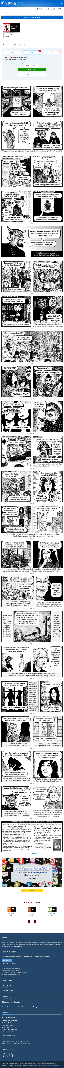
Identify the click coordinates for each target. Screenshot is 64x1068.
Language (6, 34)
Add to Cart (32, 69)
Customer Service (9, 1017)
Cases (51, 52)
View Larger (33, 853)
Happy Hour (11, 913)
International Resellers (53, 1065)
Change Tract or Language (32, 17)
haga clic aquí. (33, 1007)
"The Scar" (5, 996)
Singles (12, 52)
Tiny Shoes (52, 913)
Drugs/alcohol (14, 12)
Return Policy (7, 1023)
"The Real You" (6, 985)
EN (61, 9)
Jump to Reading (8, 40)
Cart (46, 9)
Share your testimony (10, 1020)
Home (3, 12)
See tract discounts (11, 61)
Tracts (8, 12)
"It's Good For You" (7, 990)
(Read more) (18, 946)
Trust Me (32, 913)
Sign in (40, 9)
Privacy (44, 1065)
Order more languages (32, 74)
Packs (31, 52)
